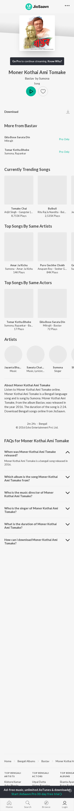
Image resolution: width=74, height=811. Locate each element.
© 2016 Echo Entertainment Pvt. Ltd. (37, 427)
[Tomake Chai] (18, 190)
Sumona (44, 78)
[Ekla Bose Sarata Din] (52, 303)
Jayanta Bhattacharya (13, 367)
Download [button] (11, 111)
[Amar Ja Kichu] (18, 246)
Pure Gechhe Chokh (52, 265)
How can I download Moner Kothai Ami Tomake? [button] (30, 541)
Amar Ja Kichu (19, 265)
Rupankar (20, 153)
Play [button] (31, 91)
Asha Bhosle (11, 785)
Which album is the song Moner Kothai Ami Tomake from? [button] (31, 478)
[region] (37, 761)
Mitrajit (9, 140)
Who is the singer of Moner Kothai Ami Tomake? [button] (31, 509)
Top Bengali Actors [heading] (40, 775)
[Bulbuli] (52, 190)
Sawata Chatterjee (36, 367)
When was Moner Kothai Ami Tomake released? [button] (30, 453)
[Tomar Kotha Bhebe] (18, 303)
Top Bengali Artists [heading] (12, 775)
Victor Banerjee (41, 785)
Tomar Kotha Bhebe (17, 149)
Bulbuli (52, 208)
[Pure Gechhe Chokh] (52, 246)
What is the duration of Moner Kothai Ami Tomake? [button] (30, 525)
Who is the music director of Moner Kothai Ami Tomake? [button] (28, 494)
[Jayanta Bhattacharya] (13, 354)
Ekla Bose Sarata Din (17, 137)
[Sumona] (58, 354)
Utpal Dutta (39, 781)
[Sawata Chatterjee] (36, 354)
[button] (43, 91)
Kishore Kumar (12, 781)
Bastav (29, 78)
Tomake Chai (19, 208)
